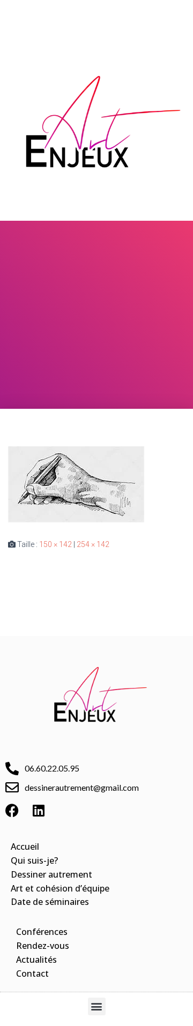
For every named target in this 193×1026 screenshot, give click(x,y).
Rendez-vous (42, 946)
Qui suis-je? (34, 860)
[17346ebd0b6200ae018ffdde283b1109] (76, 483)
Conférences (42, 932)
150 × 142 (55, 544)
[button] (96, 14)
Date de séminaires (50, 902)
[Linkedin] (38, 810)
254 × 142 (93, 544)
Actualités (36, 959)
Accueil (25, 846)
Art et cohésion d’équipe (60, 888)
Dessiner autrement (51, 874)
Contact (32, 973)
